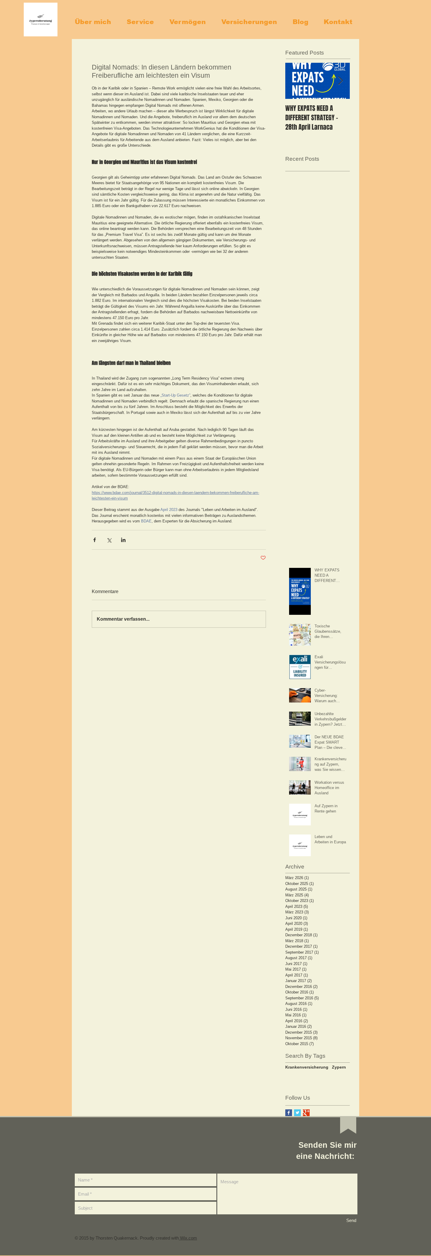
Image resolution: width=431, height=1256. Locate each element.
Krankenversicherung (306, 1067)
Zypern (339, 1067)
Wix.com (188, 1237)
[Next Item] (340, 80)
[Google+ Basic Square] (306, 1112)
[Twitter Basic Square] (297, 1112)
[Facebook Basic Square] (288, 1112)
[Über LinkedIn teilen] (123, 540)
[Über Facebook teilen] (94, 540)
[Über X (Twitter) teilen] (109, 540)
